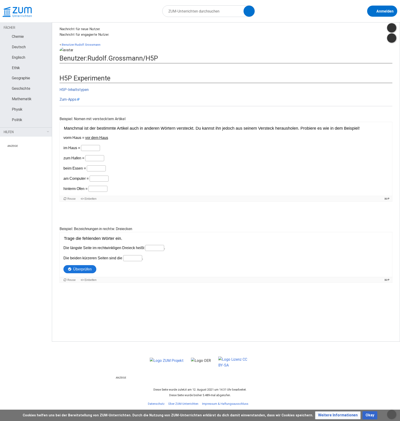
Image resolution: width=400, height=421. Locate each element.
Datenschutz (156, 403)
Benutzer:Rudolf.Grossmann (81, 44)
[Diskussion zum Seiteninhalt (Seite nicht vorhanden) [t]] (391, 27)
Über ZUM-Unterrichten (183, 403)
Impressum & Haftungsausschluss (225, 403)
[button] (338, 415)
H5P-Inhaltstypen (74, 89)
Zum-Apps (67, 99)
